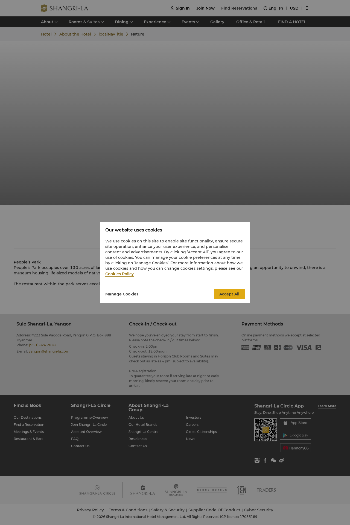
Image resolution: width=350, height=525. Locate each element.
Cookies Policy (119, 273)
